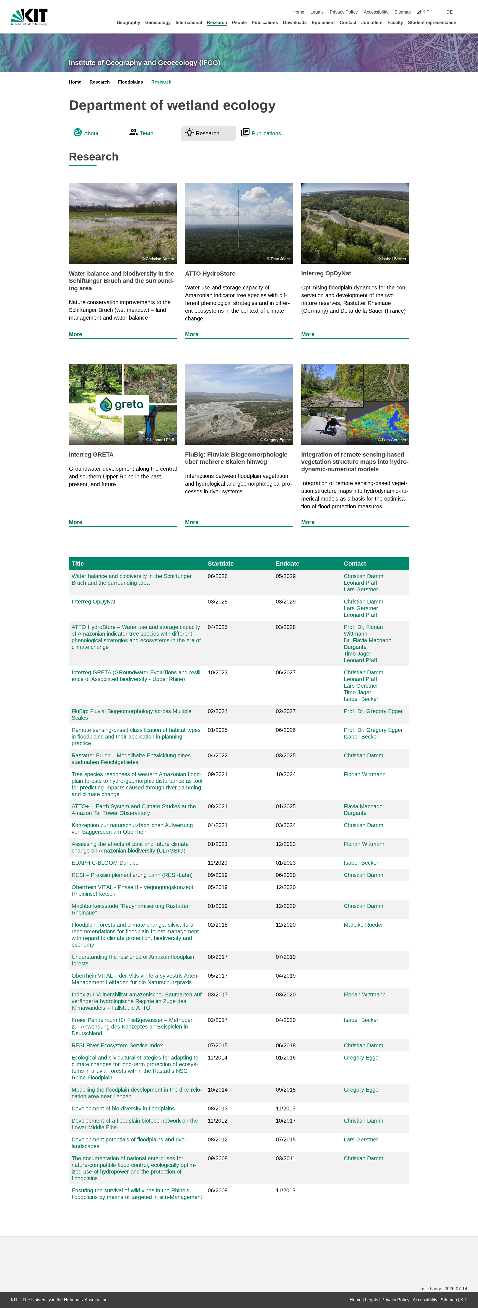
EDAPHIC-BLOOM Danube (105, 863)
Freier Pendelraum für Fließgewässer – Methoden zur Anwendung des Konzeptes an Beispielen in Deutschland (133, 1026)
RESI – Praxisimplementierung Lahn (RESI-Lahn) (132, 875)
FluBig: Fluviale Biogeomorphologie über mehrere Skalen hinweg (236, 458)
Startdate (221, 563)
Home (298, 12)
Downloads (295, 22)
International (189, 22)
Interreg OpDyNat (326, 273)
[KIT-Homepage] (29, 17)
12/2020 (286, 925)
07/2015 (218, 1045)
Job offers (372, 22)
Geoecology (158, 22)
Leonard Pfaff (360, 583)
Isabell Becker (361, 699)
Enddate (287, 563)
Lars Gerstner (361, 589)
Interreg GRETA (91, 454)
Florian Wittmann (365, 774)
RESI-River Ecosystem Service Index (117, 1045)
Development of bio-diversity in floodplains (123, 1108)
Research (217, 22)
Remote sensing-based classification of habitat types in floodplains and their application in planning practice (136, 736)
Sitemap (402, 12)
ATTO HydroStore (210, 273)
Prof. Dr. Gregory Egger (373, 711)
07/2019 (286, 957)
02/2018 (218, 925)
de (449, 12)
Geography (128, 22)
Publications (265, 22)
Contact (348, 22)
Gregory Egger (362, 1058)
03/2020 (286, 994)
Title (78, 563)
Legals (317, 12)
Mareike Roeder (363, 925)
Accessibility (376, 12)
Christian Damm (363, 576)
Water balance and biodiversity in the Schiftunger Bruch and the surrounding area (121, 281)
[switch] (465, 12)
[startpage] (465, 22)
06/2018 (286, 1045)
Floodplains (130, 82)
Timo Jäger (357, 654)
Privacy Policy (344, 12)
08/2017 (218, 957)
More (75, 334)
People (239, 22)
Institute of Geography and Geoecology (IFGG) (144, 62)
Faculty (395, 22)
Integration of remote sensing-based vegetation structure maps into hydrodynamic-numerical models (355, 462)
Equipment (323, 22)
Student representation (432, 22)
